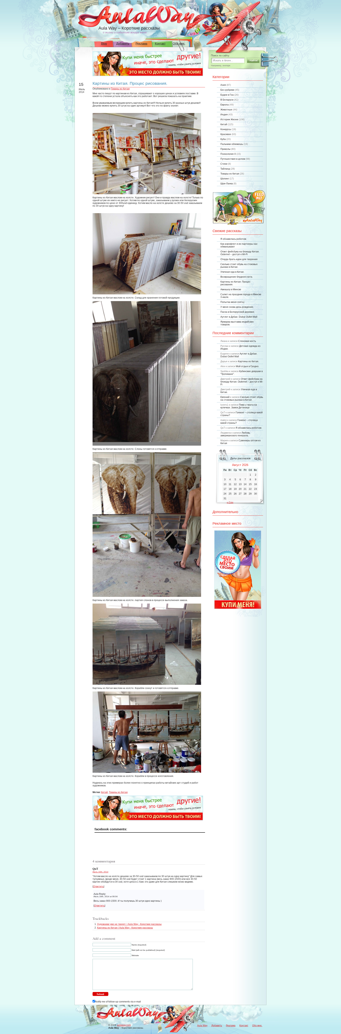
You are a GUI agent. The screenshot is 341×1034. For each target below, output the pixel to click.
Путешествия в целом (232, 159)
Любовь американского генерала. (235, 434)
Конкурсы (225, 129)
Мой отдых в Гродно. (247, 366)
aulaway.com (124, 1025)
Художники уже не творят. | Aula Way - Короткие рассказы (129, 924)
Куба (223, 139)
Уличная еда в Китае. (232, 272)
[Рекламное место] (148, 75)
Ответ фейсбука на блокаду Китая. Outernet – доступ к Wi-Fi (239, 253)
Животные (226, 109)
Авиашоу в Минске (230, 289)
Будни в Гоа (227, 94)
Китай (104, 792)
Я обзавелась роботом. (233, 239)
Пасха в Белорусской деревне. (237, 312)
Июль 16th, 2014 (100, 872)
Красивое (225, 134)
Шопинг (224, 178)
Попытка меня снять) (232, 302)
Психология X (228, 154)
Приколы (225, 149)
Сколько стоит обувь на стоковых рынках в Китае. (241, 398)
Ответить (98, 886)
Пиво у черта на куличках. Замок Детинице (238, 406)
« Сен (230, 502)
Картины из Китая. (248, 361)
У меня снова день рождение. (237, 307)
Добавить (122, 43)
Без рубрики (227, 90)
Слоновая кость (247, 341)
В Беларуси (226, 99)
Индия (224, 114)
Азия (223, 85)
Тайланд (225, 168)
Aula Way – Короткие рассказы (129, 28)
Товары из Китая (120, 88)
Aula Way (202, 1025)
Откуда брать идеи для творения (239, 259)
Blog (104, 43)
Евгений (225, 397)
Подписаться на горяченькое (238, 207)
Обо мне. (179, 43)
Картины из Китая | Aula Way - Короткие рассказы (125, 927)
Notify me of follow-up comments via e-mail (118, 1001)
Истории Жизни (229, 119)
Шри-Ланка (226, 183)
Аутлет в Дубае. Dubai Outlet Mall (238, 316)
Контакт (160, 43)
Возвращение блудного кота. (236, 276)
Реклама (141, 43)
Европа (224, 104)
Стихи (223, 163)
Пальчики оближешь (231, 144)
